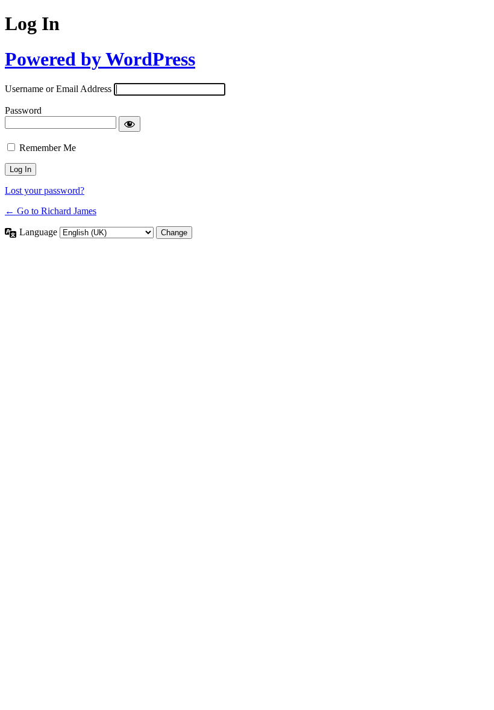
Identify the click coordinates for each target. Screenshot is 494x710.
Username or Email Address (58, 89)
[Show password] (129, 124)
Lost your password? (44, 190)
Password (23, 110)
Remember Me (47, 148)
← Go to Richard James (50, 211)
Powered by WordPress (100, 59)
